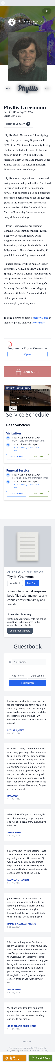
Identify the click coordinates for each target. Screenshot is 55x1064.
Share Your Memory (20, 630)
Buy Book (32, 583)
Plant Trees (38, 456)
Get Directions (17, 456)
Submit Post (27, 682)
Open (27, 354)
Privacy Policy (19, 1050)
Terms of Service (36, 1050)
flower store (38, 322)
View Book (15, 583)
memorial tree (40, 317)
